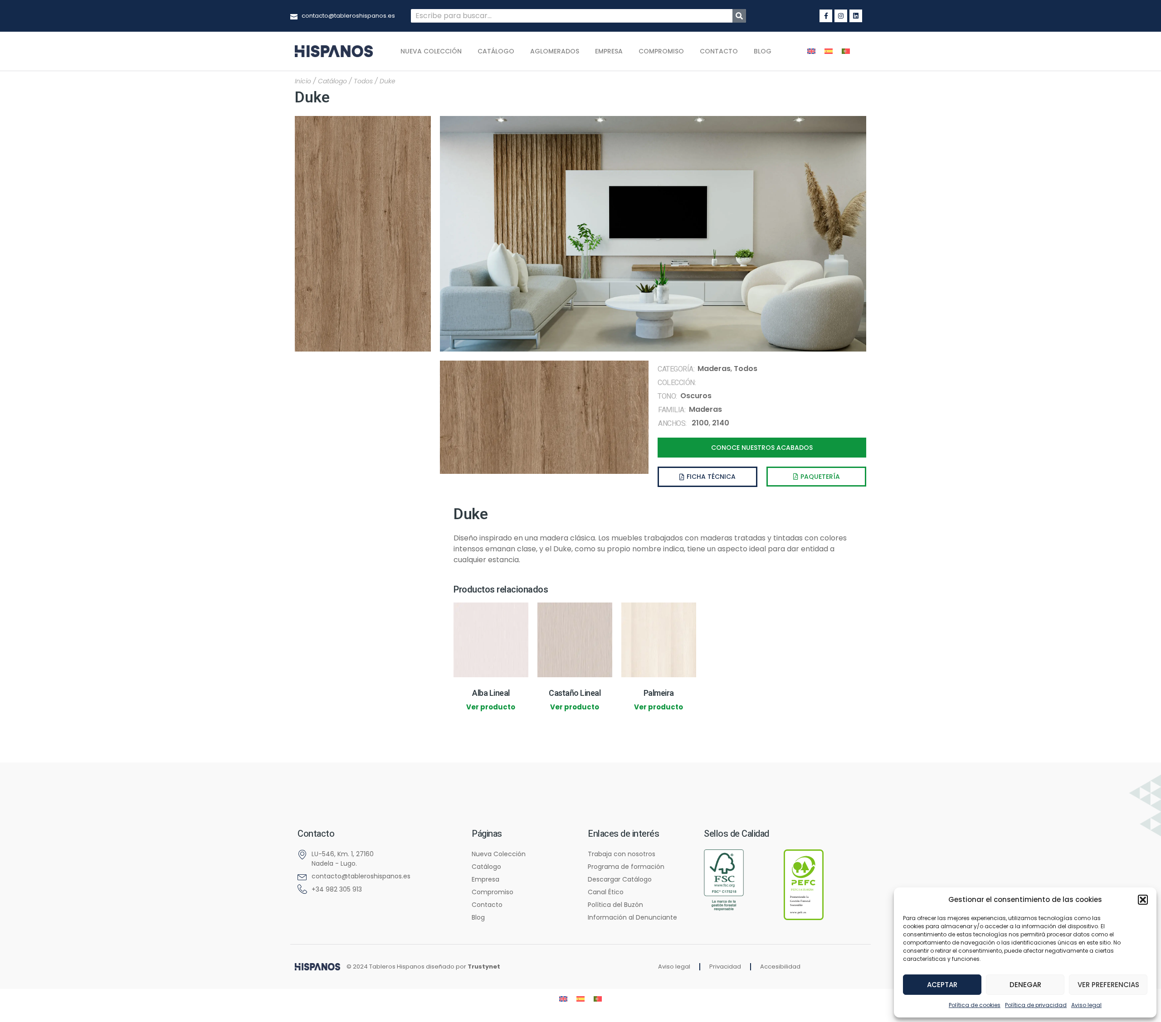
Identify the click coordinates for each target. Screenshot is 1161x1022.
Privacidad (725, 966)
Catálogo (496, 51)
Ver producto (490, 707)
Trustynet (484, 966)
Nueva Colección (431, 51)
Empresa (609, 51)
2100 (700, 423)
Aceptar (942, 984)
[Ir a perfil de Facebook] (826, 16)
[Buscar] (739, 16)
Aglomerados (554, 51)
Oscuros (696, 395)
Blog (762, 51)
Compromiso (661, 51)
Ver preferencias (1108, 984)
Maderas (714, 368)
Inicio (303, 81)
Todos (363, 81)
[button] (1142, 899)
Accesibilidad (780, 966)
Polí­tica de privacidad (1036, 1005)
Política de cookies (974, 1005)
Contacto (719, 51)
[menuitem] (811, 51)
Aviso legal (1086, 1005)
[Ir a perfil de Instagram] (840, 16)
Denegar (1025, 984)
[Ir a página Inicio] (317, 966)
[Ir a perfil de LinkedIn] (855, 16)
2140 (720, 423)
